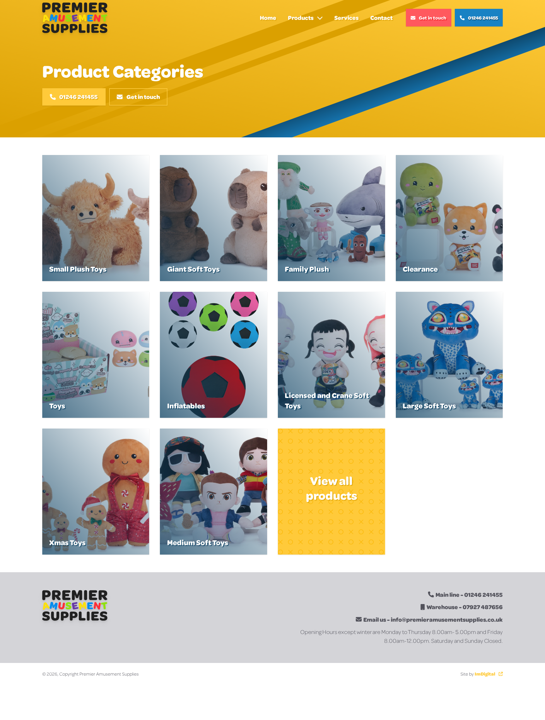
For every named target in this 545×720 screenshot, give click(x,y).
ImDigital (485, 674)
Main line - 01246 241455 (469, 594)
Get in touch (432, 17)
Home (268, 17)
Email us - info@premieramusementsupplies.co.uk (433, 619)
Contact (381, 17)
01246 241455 (483, 17)
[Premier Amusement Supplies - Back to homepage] (74, 18)
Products (301, 17)
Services (346, 17)
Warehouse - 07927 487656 (464, 607)
